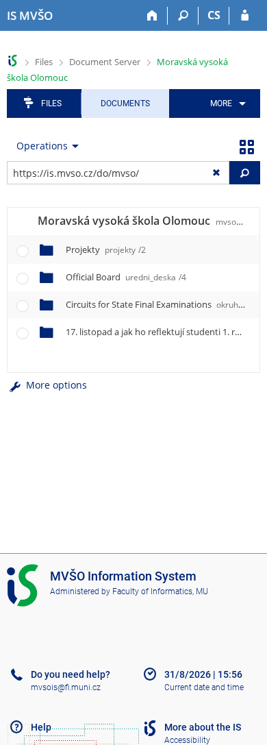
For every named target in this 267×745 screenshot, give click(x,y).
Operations (42, 145)
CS (213, 15)
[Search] (183, 16)
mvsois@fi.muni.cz (66, 687)
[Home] (152, 16)
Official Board (126, 277)
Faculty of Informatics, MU (160, 591)
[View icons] (246, 146)
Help (41, 727)
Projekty (106, 249)
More (221, 103)
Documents (125, 103)
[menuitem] (225, 103)
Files (44, 62)
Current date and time (204, 687)
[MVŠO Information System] (12, 60)
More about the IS (202, 727)
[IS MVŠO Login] (244, 16)
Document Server (104, 62)
